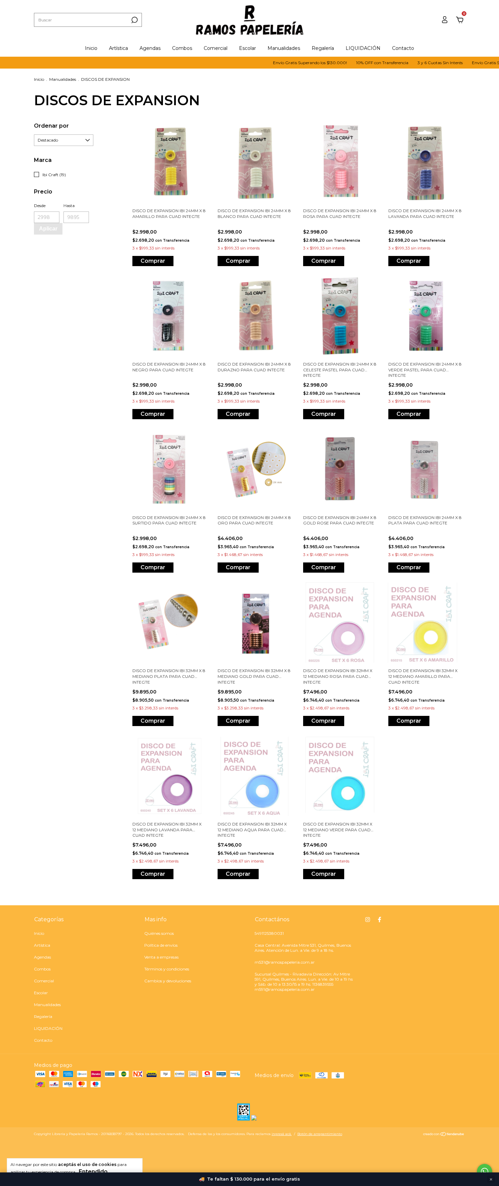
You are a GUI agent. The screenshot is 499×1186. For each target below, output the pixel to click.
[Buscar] (134, 20)
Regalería (323, 48)
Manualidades (283, 48)
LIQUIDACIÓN (363, 48)
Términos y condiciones (166, 968)
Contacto (403, 48)
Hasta (69, 205)
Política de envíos (161, 945)
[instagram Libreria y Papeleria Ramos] (367, 919)
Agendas (150, 48)
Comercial (215, 48)
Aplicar (48, 228)
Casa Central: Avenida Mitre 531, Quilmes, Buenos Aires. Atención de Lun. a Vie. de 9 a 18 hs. (303, 948)
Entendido (93, 1171)
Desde (39, 205)
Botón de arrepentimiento (319, 1134)
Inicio (91, 48)
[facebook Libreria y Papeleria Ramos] (379, 919)
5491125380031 (269, 933)
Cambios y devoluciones (167, 980)
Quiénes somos (159, 933)
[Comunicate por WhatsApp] (484, 1171)
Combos (182, 48)
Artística (118, 48)
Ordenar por (51, 126)
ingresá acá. (282, 1134)
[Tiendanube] (444, 1135)
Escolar (247, 48)
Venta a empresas (161, 957)
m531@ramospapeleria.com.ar (285, 962)
